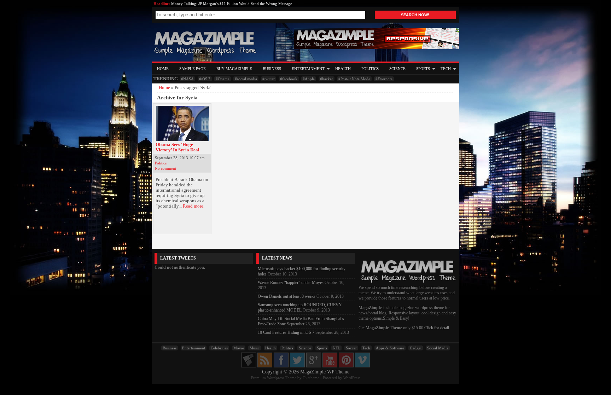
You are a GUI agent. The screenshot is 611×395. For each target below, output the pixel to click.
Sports (423, 68)
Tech (446, 68)
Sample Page (192, 68)
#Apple (309, 79)
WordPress (351, 378)
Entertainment (308, 68)
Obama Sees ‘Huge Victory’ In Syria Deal (177, 147)
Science (397, 68)
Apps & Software (390, 348)
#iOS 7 (204, 79)
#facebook (288, 79)
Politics (370, 68)
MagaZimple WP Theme (324, 371)
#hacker (326, 79)
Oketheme (311, 378)
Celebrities (219, 348)
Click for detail (436, 327)
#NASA (187, 79)
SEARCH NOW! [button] (415, 15)
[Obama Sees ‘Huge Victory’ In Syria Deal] (182, 123)
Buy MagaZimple (234, 68)
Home (163, 68)
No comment (165, 168)
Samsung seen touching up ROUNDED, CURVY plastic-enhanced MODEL (300, 307)
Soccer (351, 348)
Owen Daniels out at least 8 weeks (286, 296)
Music (255, 348)
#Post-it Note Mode (354, 79)
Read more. (193, 206)
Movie (238, 348)
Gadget (415, 348)
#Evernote (384, 79)
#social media (246, 79)
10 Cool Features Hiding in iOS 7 (286, 332)
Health (343, 68)
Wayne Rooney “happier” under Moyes (291, 282)
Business (272, 68)
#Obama (222, 79)
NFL (336, 348)
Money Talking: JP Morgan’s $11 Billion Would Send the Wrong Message (231, 3)
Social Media (437, 348)
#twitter (268, 79)
